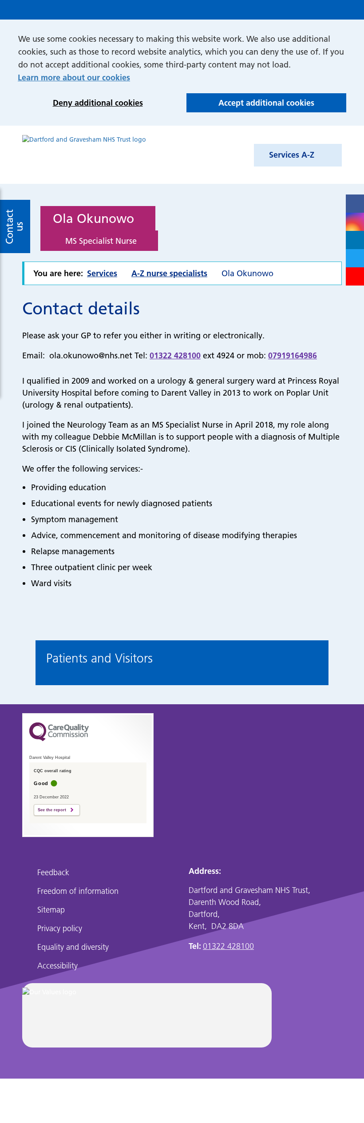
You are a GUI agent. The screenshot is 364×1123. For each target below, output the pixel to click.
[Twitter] (355, 258)
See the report (52, 810)
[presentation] (31, 664)
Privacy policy (59, 928)
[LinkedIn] (355, 240)
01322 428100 (175, 355)
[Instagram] (355, 222)
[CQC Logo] (59, 745)
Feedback (53, 872)
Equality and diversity (73, 947)
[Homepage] (84, 155)
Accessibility (57, 965)
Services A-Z (291, 155)
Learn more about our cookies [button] (74, 77)
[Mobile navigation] (337, 10)
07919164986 (292, 355)
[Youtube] (355, 276)
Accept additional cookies (250, 105)
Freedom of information (78, 891)
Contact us (14, 226)
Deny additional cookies (80, 105)
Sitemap (51, 910)
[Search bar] (318, 10)
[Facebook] (355, 203)
